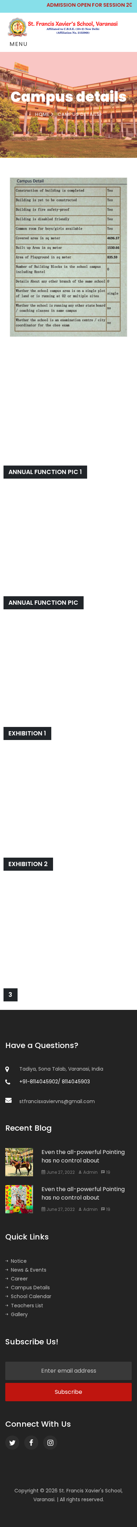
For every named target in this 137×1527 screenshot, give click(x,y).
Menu (18, 44)
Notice (19, 1261)
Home (43, 114)
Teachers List (27, 1305)
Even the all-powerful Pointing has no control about (83, 1156)
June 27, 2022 (60, 1172)
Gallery (19, 1314)
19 (107, 1172)
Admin (90, 1172)
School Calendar (31, 1296)
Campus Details (30, 1287)
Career (19, 1278)
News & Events (28, 1269)
